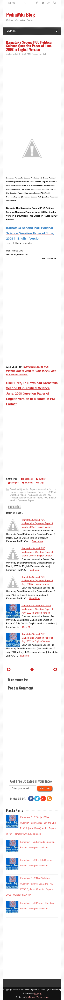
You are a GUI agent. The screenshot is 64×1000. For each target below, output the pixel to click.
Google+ (14, 482)
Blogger (37, 993)
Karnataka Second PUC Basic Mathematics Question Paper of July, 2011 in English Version (37, 609)
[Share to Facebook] (19, 507)
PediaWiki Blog (20, 14)
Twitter (41, 479)
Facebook (28, 479)
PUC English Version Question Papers (33, 499)
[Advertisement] (32, 89)
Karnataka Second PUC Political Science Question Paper (30, 496)
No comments (38, 54)
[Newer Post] (9, 669)
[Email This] (9, 507)
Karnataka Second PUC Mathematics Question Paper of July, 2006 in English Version (37, 581)
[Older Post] (55, 669)
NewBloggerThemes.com (36, 997)
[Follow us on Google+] (43, 800)
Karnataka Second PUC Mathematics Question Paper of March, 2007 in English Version (37, 552)
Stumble (28, 482)
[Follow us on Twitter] (37, 800)
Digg (41, 482)
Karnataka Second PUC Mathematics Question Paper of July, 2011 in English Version (37, 638)
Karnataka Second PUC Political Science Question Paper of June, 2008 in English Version (29, 45)
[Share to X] (16, 507)
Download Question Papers (23, 489)
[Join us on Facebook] (31, 800)
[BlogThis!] (12, 507)
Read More (37, 541)
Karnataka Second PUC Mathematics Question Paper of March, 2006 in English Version (37, 523)
